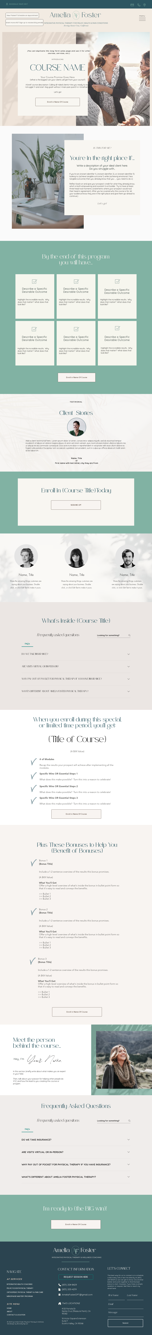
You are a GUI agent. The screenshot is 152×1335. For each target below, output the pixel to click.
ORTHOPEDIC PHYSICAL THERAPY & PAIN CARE (24, 1292)
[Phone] (60, 1284)
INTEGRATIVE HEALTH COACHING (19, 1284)
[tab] (27, 644)
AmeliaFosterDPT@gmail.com (77, 1294)
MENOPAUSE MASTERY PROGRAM (20, 1296)
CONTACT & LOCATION (16, 1315)
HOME (9, 1308)
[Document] (59, 1289)
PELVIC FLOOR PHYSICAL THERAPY (20, 1288)
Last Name (132, 1295)
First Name (113, 1295)
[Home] (60, 1303)
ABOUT (9, 1311)
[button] (24, 22)
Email (110, 1304)
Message (112, 1312)
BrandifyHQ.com (22, 1324)
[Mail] (59, 1294)
